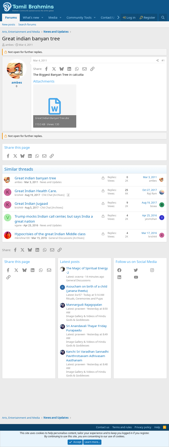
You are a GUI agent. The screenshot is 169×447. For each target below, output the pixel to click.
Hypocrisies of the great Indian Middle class (50, 233)
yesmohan (151, 219)
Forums (11, 17)
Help (157, 427)
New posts (8, 24)
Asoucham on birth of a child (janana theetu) (86, 288)
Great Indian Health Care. (36, 190)
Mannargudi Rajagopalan (84, 304)
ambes (9, 45)
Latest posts (70, 261)
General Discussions (78, 280)
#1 (163, 60)
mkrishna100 (22, 238)
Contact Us (108, 17)
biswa (153, 206)
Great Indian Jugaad (31, 203)
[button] (42, 17)
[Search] (163, 17)
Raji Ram (152, 193)
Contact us (102, 427)
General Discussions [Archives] (66, 238)
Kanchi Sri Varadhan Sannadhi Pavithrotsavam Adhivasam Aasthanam (87, 355)
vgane (18, 225)
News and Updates (51, 182)
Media (52, 17)
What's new (31, 17)
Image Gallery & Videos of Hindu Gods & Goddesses (86, 318)
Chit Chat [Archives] (53, 195)
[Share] (157, 60)
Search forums (27, 24)
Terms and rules (122, 427)
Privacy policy (143, 427)
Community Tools (79, 17)
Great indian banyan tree (35, 178)
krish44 (19, 195)
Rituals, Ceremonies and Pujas (84, 298)
